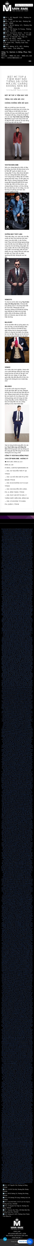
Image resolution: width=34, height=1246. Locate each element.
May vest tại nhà (9, 693)
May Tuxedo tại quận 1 (19, 1070)
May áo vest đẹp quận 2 (26, 925)
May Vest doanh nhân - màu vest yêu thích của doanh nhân (14, 1126)
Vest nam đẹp (7, 950)
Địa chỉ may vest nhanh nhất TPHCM (21, 751)
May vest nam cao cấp (13, 1006)
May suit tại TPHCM (18, 931)
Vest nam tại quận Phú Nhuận (22, 1179)
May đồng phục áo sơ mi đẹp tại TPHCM (17, 861)
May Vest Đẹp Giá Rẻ (21, 1115)
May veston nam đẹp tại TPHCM (8, 831)
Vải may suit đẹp (11, 909)
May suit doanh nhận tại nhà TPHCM (10, 851)
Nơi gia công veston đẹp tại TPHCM (21, 902)
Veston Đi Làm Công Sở (7, 1093)
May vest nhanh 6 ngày (22, 740)
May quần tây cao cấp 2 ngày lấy (24, 753)
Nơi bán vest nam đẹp (25, 1113)
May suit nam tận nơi (22, 850)
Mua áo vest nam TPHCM (9, 996)
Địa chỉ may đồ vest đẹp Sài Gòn (10, 916)
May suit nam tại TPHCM (27, 858)
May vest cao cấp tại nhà (23, 705)
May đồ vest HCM (16, 990)
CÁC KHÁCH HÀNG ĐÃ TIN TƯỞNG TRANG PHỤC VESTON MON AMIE (16, 601)
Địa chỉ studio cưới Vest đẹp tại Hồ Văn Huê (21, 1043)
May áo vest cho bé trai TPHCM (9, 998)
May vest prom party (16, 847)
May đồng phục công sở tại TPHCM (16, 858)
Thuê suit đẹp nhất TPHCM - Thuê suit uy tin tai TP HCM (14, 1091)
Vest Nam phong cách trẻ (7, 1157)
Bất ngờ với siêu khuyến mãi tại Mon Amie (17, 571)
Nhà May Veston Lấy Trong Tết (14, 927)
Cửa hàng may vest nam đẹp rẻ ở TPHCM (16, 939)
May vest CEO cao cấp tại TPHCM (14, 829)
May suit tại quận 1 (26, 1070)
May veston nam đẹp (10, 864)
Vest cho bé (19, 725)
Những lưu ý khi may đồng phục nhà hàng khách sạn (17, 574)
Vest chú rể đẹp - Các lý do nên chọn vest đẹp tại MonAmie (14, 1137)
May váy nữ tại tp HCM (9, 1096)
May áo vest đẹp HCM (8, 921)
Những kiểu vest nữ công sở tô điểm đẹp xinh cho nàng (13, 566)
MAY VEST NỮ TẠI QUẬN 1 (9, 1121)
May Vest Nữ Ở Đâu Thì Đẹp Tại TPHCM (13, 1138)
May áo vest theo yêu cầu (21, 920)
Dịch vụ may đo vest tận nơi (19, 700)
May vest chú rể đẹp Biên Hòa (17, 964)
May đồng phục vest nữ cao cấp (22, 1000)
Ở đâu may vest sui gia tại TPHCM (24, 728)
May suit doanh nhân (27, 838)
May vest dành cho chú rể (16, 817)
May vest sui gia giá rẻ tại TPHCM (15, 722)
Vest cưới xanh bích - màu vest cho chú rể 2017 (22, 1134)
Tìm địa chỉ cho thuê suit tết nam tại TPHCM (18, 779)
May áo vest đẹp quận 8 (10, 924)
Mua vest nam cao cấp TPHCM (19, 995)
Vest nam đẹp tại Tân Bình (25, 942)
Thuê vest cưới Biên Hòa (9, 964)
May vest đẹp (17, 828)
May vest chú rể (21, 789)
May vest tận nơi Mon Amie (12, 702)
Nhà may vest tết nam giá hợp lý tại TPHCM (11, 784)
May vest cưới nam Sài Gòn (8, 933)
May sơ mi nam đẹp (23, 868)
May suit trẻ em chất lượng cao (10, 1080)
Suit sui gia (25, 1082)
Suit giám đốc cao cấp (6, 771)
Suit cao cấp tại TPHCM (9, 772)
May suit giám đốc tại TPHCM (9, 773)
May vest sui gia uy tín (14, 736)
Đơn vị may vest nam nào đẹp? (8, 1007)
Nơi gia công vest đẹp (11, 903)
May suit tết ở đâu (26, 767)
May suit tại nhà (6, 852)
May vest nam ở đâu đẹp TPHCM (11, 985)
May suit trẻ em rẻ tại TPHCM (19, 1080)
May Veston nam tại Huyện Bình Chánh (18, 1172)
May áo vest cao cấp (14, 920)
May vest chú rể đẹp (12, 866)
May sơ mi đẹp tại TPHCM (17, 839)
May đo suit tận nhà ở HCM (14, 850)
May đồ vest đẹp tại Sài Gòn (20, 917)
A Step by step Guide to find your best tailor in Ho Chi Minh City (20, 913)
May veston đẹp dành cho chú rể (10, 828)
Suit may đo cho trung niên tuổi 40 (22, 1022)
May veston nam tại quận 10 (8, 1177)
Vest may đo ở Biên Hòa (26, 958)
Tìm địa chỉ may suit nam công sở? (21, 1071)
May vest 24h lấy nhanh (6, 759)
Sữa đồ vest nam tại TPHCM (7, 897)
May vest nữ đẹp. (12, 1099)
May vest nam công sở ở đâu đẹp (8, 1003)
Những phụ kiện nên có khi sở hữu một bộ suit (14, 846)
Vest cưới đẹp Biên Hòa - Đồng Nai (15, 950)
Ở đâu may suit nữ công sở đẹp (18, 1073)
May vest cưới (6, 788)
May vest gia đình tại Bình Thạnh (26, 745)
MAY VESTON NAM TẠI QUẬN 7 (20, 1037)
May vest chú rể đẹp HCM (17, 933)
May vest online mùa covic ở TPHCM (22, 690)
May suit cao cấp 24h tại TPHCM (24, 775)
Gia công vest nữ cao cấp (11, 1012)
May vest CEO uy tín (8, 833)
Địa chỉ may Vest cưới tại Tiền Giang (22, 1051)
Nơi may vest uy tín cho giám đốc (20, 835)
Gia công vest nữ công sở (25, 1010)
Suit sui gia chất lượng (19, 1082)
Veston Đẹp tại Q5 (14, 1157)
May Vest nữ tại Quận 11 (17, 1119)
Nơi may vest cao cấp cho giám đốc (9, 835)
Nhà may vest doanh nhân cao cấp (12, 826)
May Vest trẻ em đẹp (17, 1107)
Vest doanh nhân (23, 857)
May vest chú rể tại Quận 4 (22, 1069)
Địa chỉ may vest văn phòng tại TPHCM (22, 761)
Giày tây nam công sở (10, 832)
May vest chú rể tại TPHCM (12, 1110)
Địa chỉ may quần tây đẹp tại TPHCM (21, 863)
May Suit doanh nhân (27, 773)
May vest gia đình (11, 742)
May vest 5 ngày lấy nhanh (8, 757)
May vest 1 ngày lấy (8, 758)
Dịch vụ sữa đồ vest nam (27, 897)
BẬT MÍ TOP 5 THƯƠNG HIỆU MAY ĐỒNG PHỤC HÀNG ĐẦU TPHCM (19, 675)
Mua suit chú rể (12, 1084)
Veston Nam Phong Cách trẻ (24, 1177)
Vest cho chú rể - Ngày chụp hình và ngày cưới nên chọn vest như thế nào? (17, 559)
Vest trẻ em (22, 1107)
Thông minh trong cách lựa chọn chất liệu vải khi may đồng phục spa (20, 588)
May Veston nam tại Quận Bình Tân (22, 1173)
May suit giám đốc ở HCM (11, 837)
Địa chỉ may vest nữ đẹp (9, 1107)
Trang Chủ (14, 1241)
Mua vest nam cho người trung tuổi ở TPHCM (18, 935)
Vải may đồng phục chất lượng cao (11, 904)
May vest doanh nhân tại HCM (8, 838)
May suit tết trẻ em (27, 764)
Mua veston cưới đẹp (12, 997)
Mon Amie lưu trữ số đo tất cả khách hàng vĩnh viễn (13, 1031)
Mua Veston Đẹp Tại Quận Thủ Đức (18, 1163)
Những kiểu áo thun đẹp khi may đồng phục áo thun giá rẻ (21, 575)
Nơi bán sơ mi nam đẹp (6, 1112)
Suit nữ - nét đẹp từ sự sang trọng (23, 1090)
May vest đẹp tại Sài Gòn (7, 858)
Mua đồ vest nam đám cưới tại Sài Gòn (10, 937)
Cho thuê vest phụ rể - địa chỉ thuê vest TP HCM (18, 1129)
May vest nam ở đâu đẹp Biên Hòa (24, 962)
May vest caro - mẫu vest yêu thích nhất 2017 (18, 1127)
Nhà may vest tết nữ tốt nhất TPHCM (15, 783)
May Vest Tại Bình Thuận (26, 1169)
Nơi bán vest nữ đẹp (18, 1113)
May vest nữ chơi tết (12, 787)
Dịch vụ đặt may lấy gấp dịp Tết (20, 1030)
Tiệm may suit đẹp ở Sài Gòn (19, 1017)
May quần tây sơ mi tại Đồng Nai (15, 952)
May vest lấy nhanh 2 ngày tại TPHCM (10, 810)
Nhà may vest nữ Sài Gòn (14, 987)
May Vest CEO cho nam (15, 696)
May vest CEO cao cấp (7, 834)
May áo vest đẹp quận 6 (26, 924)
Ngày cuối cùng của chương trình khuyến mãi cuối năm (13, 580)
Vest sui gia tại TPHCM (9, 847)
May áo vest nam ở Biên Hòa (14, 960)
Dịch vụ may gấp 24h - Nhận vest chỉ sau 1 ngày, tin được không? (14, 557)
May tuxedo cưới (27, 876)
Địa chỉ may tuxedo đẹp (22, 999)
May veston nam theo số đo (20, 1167)
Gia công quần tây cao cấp (22, 899)
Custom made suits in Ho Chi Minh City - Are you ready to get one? (13, 911)
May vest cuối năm (27, 788)
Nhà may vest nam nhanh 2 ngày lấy (21, 810)
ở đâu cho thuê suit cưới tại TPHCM (23, 782)
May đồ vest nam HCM (7, 935)
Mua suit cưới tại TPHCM (12, 786)
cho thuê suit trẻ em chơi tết (13, 769)
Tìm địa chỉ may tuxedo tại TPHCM (11, 778)
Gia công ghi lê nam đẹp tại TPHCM (23, 1014)
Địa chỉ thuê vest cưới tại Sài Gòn (9, 1032)
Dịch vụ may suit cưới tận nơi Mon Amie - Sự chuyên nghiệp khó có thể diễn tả (21, 529)
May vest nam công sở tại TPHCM (22, 1105)
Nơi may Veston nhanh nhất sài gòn (13, 1039)
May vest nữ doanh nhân (19, 821)
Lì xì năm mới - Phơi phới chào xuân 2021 (9, 562)
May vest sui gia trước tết (22, 736)
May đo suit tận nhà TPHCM (20, 851)
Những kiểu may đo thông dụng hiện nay (11, 845)
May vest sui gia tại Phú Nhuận (8, 738)
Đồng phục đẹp (24, 846)
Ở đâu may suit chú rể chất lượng (9, 1076)
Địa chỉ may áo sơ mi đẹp (9, 870)
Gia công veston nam (6, 1017)
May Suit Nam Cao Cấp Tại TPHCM (21, 1088)
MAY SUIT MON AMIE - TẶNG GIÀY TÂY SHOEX (12, 674)
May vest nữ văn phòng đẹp (12, 762)
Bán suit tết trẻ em (9, 770)
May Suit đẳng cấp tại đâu (20, 1046)
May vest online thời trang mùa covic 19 (13, 692)
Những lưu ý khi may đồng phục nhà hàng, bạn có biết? (15, 591)
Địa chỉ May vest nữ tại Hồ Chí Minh (21, 1156)
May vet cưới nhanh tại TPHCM (17, 1035)
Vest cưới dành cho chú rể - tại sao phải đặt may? (12, 842)
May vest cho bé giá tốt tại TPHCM (18, 749)
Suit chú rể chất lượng (18, 1086)
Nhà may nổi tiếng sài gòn (26, 996)
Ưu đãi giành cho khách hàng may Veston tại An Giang (13, 1050)
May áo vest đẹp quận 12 (10, 923)
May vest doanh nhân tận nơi (7, 817)
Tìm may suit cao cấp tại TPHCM (22, 770)
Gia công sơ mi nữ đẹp (14, 900)
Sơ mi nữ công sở (5, 1104)
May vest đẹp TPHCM (24, 915)
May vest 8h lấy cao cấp (14, 759)
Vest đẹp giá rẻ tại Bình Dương (9, 1165)
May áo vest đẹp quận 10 (26, 923)
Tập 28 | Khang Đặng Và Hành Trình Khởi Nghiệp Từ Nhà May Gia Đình (16, 550)
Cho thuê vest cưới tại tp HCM (20, 1164)
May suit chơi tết (16, 766)
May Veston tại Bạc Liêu (7, 1047)
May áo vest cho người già (26, 986)
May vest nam (5, 1110)
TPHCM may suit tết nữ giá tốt (16, 776)
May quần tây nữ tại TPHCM (10, 984)
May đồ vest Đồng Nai (6, 951)
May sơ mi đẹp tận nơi (13, 703)
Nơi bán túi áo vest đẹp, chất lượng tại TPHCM (13, 1010)
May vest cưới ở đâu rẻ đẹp (20, 1002)
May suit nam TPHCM (7, 983)
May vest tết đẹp (14, 725)
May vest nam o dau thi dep (12, 1159)
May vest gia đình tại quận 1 (20, 723)
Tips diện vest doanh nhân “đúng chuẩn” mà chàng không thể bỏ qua (15, 567)
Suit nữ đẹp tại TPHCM (21, 1089)
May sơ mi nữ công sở (20, 1103)
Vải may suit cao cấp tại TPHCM (24, 908)
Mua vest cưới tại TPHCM (7, 785)
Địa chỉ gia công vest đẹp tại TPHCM (22, 898)
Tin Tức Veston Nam (18, 1158)
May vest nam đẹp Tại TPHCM (22, 1006)
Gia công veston (12, 1017)
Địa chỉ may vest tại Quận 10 (13, 843)
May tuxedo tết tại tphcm (9, 792)
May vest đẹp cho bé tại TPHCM (9, 747)
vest (4, 1159)
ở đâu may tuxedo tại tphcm (27, 781)
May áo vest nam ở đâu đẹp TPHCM (19, 934)
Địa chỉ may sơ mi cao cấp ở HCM (18, 867)
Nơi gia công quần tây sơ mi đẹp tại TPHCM (12, 1008)
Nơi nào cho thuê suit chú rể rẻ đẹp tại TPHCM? (19, 1085)
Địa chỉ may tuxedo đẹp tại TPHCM (20, 874)
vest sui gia (12, 1158)
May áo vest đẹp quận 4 (10, 925)
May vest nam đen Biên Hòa (12, 956)
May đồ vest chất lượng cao (8, 918)
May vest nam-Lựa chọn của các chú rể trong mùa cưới (20, 1018)
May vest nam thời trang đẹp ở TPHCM (19, 1003)
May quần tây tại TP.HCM (19, 1028)
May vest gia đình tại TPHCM (19, 743)
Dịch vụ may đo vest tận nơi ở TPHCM (11, 698)
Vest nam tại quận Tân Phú (17, 1180)
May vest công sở (8, 895)
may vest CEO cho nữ (7, 696)
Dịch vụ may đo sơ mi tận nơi (21, 695)
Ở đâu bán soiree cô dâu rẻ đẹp (9, 1078)
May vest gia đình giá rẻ (12, 746)
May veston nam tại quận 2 (22, 1176)
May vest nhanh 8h (28, 750)
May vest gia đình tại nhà (16, 745)
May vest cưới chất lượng (26, 1035)
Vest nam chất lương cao (26, 949)
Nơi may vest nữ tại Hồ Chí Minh (11, 1156)
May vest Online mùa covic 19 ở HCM (10, 690)
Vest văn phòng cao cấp (22, 760)
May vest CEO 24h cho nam (22, 699)
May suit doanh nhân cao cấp (9, 995)
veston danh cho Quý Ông (13, 1168)
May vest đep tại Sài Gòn (10, 915)
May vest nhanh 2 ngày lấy (24, 741)
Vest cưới (4, 813)
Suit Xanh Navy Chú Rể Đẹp (15, 1093)
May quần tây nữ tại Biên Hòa (24, 961)
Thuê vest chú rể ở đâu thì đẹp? (10, 1109)
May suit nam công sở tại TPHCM (20, 1074)
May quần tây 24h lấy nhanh (26, 754)
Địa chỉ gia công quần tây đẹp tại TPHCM (16, 1013)
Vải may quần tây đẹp (12, 907)
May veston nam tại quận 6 (18, 1175)
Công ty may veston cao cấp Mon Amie (23, 845)
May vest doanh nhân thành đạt (19, 816)
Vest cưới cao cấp (5, 776)
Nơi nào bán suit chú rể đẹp (19, 1084)
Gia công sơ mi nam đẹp (7, 900)
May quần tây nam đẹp (17, 1097)
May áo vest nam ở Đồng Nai (19, 955)
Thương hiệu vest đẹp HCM (18, 914)
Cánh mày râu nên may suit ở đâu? (19, 1025)
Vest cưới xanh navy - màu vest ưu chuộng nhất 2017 (23, 1135)
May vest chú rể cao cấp (21, 790)
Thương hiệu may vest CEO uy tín (22, 824)
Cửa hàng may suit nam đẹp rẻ (14, 929)
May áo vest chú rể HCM (12, 932)
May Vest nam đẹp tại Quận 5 (12, 1069)
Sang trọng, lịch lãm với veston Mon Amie (20, 844)
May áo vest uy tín (9, 926)
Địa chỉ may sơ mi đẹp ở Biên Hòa (13, 961)
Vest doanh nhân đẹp (23, 820)
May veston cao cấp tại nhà (21, 1034)
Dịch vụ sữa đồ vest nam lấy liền (18, 897)
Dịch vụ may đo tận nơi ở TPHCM (9, 700)
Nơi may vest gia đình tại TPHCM (21, 734)
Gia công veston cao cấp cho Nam (20, 1012)
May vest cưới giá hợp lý (26, 840)
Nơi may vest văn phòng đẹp (11, 763)
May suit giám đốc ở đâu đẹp (19, 773)
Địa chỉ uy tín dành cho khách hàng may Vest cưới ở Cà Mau (21, 1047)
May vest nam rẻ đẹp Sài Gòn (22, 946)
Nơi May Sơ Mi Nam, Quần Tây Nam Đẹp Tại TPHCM (18, 1118)
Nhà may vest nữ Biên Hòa (14, 959)
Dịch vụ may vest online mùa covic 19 (18, 691)
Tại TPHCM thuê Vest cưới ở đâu (13, 1045)
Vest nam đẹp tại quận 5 (13, 945)
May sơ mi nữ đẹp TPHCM (10, 869)
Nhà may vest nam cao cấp (16, 942)
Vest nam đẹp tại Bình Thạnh (10, 943)
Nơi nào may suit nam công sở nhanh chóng (15, 1072)
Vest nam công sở (17, 854)
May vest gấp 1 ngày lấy (11, 1113)
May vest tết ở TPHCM (20, 724)
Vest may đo (29, 992)
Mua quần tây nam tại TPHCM (15, 1114)
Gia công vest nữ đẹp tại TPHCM (25, 1008)
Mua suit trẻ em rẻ (25, 1079)
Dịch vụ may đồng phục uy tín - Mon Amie (10, 563)
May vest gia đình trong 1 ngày (9, 743)
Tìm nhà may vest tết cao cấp (26, 776)
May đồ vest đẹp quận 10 (19, 916)
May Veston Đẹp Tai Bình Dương (19, 1165)
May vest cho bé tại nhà (18, 748)
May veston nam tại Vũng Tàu (12, 1179)
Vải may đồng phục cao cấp (21, 904)
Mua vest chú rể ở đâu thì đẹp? (20, 1109)
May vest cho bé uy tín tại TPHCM (20, 747)
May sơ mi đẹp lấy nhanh (22, 755)
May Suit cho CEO (25, 774)
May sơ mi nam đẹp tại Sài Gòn (18, 991)
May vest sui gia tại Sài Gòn (10, 737)
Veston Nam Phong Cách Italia (9, 1162)
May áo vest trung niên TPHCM (13, 999)
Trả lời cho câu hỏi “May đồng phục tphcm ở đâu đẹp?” (15, 587)
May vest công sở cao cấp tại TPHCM (24, 993)
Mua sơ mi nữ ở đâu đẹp (16, 1095)
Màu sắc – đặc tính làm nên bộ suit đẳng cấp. (17, 1092)
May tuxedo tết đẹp (23, 792)
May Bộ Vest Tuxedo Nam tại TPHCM (9, 1167)
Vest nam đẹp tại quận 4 (21, 945)
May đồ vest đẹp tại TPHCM (17, 918)
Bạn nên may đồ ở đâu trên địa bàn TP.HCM (16, 1027)
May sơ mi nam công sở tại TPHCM (11, 1103)
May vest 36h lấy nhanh (15, 758)
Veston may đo (6, 819)
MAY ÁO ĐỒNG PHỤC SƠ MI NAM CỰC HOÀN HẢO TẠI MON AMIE (18, 644)
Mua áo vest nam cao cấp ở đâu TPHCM (17, 994)
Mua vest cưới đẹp (7, 1034)
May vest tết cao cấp (8, 725)
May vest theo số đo (6, 1168)
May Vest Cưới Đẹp (20, 1139)
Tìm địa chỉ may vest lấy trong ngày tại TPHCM (13, 726)
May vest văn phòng (8, 764)
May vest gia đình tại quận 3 (19, 744)
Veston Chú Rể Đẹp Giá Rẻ (24, 1093)
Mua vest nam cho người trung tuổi (8, 986)
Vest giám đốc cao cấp (9, 815)
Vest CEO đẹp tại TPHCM (8, 820)
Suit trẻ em (14, 1081)
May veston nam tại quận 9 (22, 1174)
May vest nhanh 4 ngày (7, 741)
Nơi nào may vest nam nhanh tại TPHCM (24, 730)
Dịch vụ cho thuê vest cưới (20, 1160)
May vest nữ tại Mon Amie (16, 1100)
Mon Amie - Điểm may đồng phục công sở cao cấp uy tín (12, 595)
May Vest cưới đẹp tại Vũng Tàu (12, 1052)
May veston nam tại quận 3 (13, 1176)
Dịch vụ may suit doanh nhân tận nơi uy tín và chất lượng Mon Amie (11, 528)
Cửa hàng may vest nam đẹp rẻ (9, 992)
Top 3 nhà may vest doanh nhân (21, 686)
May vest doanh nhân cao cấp (25, 839)
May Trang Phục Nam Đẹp (13, 1115)
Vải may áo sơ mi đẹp (6, 906)
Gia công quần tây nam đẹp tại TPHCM (11, 899)
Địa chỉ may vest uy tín (26, 914)
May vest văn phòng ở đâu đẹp (23, 759)
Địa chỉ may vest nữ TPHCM (20, 997)
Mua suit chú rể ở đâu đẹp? (10, 1083)
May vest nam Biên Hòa (26, 964)
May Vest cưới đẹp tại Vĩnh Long (19, 1049)
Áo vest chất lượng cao (21, 926)
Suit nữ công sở (14, 1075)
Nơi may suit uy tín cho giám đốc (17, 834)
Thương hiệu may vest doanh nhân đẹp (11, 822)
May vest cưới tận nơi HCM (20, 852)
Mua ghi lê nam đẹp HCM (8, 988)
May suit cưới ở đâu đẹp (23, 1024)
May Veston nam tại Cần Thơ (15, 1170)
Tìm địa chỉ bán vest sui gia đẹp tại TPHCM (11, 728)
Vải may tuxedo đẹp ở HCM (18, 878)
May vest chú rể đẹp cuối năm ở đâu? (11, 790)
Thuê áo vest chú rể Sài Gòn (10, 919)
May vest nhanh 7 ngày (14, 740)
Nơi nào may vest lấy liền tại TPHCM (20, 731)
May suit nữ (11, 1089)
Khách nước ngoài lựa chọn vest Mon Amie (11, 848)
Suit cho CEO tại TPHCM (19, 771)
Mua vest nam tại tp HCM (13, 1094)
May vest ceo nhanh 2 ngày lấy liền (25, 811)
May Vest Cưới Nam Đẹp (25, 1138)
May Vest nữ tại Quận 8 (12, 1120)
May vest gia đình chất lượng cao (22, 746)
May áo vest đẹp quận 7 (18, 924)
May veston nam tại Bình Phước (13, 1178)
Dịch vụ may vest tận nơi (20, 702)
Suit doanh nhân (27, 984)
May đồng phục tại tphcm (22, 1124)
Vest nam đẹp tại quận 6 (6, 945)
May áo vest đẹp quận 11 (18, 923)
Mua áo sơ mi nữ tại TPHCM (25, 1114)
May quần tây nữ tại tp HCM (23, 1096)
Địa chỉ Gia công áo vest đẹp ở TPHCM (11, 1014)
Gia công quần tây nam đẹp (23, 1016)
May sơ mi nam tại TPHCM (7, 856)
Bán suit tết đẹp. (14, 770)
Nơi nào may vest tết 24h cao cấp (11, 724)
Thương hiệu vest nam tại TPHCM (25, 990)
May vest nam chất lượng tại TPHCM (9, 1002)
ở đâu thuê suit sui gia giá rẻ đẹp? (18, 1077)
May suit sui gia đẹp (8, 1082)
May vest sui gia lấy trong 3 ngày (8, 739)
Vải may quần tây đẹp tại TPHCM (15, 906)
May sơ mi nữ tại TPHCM (25, 1097)
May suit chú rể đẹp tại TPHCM (9, 928)
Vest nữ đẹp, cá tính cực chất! (15, 1112)
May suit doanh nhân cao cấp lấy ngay (16, 774)
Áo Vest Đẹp (28, 926)
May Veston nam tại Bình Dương (25, 1171)
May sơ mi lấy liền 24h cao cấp (13, 755)
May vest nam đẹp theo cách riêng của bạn (22, 1099)
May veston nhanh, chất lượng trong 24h (21, 1032)
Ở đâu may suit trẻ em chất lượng (20, 1076)
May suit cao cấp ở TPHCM (21, 930)
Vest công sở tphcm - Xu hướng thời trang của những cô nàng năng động (14, 564)
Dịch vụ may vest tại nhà (9, 705)
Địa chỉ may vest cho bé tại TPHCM (15, 752)
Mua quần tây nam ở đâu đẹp (7, 1095)
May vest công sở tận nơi (17, 853)
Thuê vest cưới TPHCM (18, 986)
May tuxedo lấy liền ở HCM (10, 874)
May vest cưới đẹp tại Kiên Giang (16, 1048)
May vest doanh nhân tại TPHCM (18, 838)
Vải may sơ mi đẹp (16, 908)
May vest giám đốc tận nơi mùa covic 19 (20, 688)
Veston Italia (14, 983)
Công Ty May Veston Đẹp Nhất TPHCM (12, 1161)
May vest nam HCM (10, 934)
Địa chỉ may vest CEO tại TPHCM (11, 825)
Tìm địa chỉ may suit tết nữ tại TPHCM (24, 778)
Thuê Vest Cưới (12, 1160)
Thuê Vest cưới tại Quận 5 (23, 1044)
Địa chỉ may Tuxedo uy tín (27, 878)
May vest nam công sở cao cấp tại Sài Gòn (11, 940)
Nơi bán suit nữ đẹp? (10, 1087)
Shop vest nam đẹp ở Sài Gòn (20, 936)
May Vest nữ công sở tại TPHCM (11, 1105)
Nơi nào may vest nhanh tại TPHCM (12, 730)
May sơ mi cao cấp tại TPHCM (8, 868)
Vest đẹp (18, 1159)
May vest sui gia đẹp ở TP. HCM (9, 1029)
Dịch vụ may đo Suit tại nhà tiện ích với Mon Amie (13, 573)
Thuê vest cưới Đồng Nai (12, 954)
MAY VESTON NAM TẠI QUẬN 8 (9, 1037)
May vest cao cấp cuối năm (22, 791)
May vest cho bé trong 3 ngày (10, 748)
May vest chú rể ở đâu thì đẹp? (22, 1110)
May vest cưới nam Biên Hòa (13, 957)
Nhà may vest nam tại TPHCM (14, 860)
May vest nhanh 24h (7, 740)
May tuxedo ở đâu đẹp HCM (19, 875)
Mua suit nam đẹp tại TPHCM (26, 928)
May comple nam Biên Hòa (12, 963)
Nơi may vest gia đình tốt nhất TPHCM (9, 734)
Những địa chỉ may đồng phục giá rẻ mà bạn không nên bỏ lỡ (19, 593)
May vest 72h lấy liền (23, 758)
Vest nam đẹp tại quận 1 (14, 946)
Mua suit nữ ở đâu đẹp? (24, 1087)
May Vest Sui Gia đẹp (27, 1108)
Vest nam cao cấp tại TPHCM (7, 823)
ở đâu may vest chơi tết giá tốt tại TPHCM (16, 781)
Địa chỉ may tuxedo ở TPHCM (10, 876)
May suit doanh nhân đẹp (23, 929)
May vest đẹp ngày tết (19, 786)
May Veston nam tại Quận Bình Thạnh (11, 1173)
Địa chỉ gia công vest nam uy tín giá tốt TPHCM (19, 1011)
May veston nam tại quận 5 (26, 1175)
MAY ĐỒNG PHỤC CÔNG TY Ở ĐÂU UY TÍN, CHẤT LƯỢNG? (18, 596)
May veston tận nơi (26, 849)
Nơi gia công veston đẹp (19, 903)
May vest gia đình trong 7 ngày (18, 742)
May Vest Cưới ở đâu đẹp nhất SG (19, 1122)
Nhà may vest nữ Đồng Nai (25, 953)
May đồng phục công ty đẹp (19, 866)
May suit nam (28, 817)
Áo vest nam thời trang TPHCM (12, 1000)
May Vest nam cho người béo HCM (22, 937)
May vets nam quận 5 (22, 855)
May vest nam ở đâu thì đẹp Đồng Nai (24, 951)
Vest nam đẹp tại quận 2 (6, 946)
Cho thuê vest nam (8, 861)
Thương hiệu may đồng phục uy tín (9, 863)
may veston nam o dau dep (11, 1166)
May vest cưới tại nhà (13, 1034)
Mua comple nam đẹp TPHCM (13, 982)
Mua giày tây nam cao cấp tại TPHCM (11, 830)
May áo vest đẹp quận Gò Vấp (9, 922)
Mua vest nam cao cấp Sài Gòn (17, 941)
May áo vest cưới (7, 920)
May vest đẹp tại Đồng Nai (22, 1052)
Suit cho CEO (12, 771)
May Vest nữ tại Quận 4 (9, 1119)
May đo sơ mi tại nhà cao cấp (22, 703)
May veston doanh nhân (23, 836)
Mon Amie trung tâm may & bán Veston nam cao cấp (19, 1040)
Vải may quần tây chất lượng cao (26, 906)
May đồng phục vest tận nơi (23, 701)
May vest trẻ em (5, 866)
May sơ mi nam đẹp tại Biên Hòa (17, 958)
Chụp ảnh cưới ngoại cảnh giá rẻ (19, 1155)
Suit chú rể (6, 780)
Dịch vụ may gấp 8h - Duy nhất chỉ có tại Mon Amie (15, 558)
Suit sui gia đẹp (13, 1082)
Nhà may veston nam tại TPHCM (23, 827)
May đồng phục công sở (26, 1182)
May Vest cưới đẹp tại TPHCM (14, 789)
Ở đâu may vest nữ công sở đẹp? (21, 1104)
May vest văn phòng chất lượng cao (22, 762)
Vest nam (5, 1113)
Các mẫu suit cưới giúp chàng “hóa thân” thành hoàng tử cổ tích (18, 555)
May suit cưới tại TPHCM (12, 930)
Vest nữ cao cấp (17, 869)
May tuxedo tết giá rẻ (16, 792)
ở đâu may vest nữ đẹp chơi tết (27, 780)
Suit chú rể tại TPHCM (11, 780)
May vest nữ (22, 876)
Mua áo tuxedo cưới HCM (24, 988)
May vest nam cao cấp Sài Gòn (14, 947)
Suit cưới (27, 779)
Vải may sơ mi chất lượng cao (20, 907)
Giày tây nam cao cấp (20, 830)
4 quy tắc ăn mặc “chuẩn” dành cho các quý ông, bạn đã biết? (21, 584)
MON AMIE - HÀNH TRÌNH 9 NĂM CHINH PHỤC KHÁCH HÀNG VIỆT (16, 637)
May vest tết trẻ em (26, 786)
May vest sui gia (8, 736)
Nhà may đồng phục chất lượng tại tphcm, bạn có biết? (18, 578)
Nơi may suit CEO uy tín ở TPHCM (25, 828)
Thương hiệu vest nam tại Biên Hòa (13, 965)
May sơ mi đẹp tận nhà (17, 704)
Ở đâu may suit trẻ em (9, 1077)
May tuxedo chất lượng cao (20, 873)
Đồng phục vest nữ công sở (9, 878)
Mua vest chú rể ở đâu (15, 785)
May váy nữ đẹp (16, 1096)
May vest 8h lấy (21, 750)
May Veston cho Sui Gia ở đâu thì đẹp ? (12, 1117)
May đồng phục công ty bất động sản (18, 862)
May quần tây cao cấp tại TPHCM (19, 864)
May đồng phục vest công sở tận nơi (17, 849)
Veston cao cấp (12, 857)
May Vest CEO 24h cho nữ (13, 699)
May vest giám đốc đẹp (14, 818)
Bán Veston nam (20, 1168)
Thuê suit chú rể (8, 1085)
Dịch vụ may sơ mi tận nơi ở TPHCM (20, 694)
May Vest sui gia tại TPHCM (18, 1108)
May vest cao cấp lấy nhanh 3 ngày (18, 808)
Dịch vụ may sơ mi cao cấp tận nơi (8, 694)
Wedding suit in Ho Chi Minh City (13, 912)
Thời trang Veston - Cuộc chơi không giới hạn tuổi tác (13, 1021)
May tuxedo (28, 791)
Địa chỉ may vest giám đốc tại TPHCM (19, 823)
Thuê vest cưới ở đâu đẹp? (22, 843)
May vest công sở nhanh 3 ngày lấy (9, 809)
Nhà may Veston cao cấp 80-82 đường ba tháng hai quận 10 (19, 1041)
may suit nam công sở (7, 1075)
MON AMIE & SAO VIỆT (8, 617)
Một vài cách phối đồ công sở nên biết (15, 1026)
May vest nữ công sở (19, 767)
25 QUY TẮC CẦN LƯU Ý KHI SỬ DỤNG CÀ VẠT (21, 815)
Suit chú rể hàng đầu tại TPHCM (10, 1086)
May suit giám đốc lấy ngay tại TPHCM (18, 764)
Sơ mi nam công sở (12, 1104)
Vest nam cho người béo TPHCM (17, 989)
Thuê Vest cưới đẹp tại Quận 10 (13, 1044)
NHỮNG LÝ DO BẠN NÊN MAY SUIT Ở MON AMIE (12, 684)
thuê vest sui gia (20, 1157)
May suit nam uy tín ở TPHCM (9, 931)
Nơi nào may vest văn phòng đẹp (10, 761)
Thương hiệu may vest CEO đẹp (22, 822)
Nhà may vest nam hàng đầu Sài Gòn (23, 938)
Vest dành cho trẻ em (11, 1133)
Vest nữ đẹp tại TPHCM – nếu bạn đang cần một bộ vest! (11, 1101)
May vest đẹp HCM (18, 915)
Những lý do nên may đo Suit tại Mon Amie (10, 581)
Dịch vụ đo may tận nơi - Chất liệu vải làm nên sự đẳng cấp (16, 531)
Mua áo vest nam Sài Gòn (7, 942)
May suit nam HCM (18, 928)
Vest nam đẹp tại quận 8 (20, 944)
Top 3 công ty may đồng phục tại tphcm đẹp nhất (15, 577)
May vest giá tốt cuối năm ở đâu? (21, 787)
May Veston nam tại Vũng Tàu (15, 1171)
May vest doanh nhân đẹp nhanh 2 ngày (13, 811)
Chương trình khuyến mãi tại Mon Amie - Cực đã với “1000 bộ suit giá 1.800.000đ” (15, 569)
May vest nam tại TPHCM (10, 875)
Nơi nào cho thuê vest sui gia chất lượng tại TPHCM (13, 733)
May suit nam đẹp (17, 857)
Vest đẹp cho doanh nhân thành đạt (14, 819)
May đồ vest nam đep (26, 916)
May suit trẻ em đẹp (9, 1081)
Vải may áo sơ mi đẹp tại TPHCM (19, 905)
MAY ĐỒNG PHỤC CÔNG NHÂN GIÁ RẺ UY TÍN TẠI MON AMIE (18, 607)
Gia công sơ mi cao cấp (15, 901)
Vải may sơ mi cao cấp (8, 908)
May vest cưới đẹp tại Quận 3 (18, 1033)
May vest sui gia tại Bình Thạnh (18, 738)
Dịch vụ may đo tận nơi (27, 700)
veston (7, 1159)
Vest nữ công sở (16, 1106)
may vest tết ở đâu (22, 766)
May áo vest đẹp (15, 926)
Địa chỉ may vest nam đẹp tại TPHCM (20, 992)
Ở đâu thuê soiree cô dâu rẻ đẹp (19, 1078)
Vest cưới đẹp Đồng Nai (11, 955)
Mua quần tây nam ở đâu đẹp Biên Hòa (23, 956)
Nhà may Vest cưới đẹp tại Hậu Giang (10, 1051)
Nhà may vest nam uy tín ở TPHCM (13, 1004)
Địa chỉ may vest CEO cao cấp (19, 832)
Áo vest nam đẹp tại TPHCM (22, 856)
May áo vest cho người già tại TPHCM (9, 936)
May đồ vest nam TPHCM (21, 985)
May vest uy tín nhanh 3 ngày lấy (20, 809)
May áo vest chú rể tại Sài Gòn (20, 919)
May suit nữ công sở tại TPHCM (10, 1074)
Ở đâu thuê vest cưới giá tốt (9, 1033)
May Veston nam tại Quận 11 (13, 1174)
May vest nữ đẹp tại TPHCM (25, 1098)
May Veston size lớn (7, 1169)
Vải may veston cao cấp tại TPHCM (14, 910)
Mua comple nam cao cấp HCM (8, 990)
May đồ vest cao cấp (25, 918)
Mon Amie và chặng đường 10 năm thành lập (11, 552)
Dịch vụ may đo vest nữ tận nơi (16, 697)
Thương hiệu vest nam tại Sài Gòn (12, 938)
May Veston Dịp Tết (23, 927)
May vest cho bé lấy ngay (8, 749)
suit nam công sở (19, 1075)
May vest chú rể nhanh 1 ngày (21, 813)
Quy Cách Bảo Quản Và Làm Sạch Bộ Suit (15, 553)
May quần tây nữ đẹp (10, 1097)
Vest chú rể (22, 854)
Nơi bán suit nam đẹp (17, 1087)
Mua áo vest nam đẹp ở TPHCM (20, 998)
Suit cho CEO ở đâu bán (27, 771)
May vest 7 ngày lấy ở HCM (18, 756)
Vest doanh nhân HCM (25, 933)
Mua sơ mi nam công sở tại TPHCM (16, 1102)
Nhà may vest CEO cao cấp (12, 824)
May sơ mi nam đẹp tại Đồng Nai (16, 953)
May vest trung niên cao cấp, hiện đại (11, 1022)
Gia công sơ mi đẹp (23, 901)
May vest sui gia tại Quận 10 (19, 737)
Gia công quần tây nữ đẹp (14, 1016)
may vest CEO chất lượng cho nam (25, 696)
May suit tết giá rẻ (14, 768)
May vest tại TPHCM (12, 852)
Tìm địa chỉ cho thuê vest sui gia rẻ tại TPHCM (12, 727)
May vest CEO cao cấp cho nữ (22, 698)
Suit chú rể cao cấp (19, 780)
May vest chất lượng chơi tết (20, 765)
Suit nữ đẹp (7, 1090)
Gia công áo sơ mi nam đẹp (14, 1015)
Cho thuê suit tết (20, 769)
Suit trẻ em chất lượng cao (18, 1079)
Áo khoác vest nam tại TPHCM (18, 870)
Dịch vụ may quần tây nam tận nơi (18, 693)
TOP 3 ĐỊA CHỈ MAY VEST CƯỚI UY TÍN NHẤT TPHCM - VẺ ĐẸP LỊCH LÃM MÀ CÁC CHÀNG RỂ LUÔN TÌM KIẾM (17, 683)
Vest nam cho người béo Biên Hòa (22, 963)
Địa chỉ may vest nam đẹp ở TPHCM (12, 993)
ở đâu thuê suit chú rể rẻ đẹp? (8, 1079)
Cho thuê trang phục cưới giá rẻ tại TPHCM (11, 753)
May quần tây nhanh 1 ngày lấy (16, 754)
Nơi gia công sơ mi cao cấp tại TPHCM (25, 900)
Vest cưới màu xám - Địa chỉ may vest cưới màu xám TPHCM (17, 1128)
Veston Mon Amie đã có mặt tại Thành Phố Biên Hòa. (14, 948)
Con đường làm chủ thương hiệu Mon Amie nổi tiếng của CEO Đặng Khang (15, 548)
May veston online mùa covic (24, 692)
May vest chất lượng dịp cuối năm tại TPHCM (10, 791)
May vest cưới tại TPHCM (13, 788)
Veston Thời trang (24, 1158)
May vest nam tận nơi (11, 854)
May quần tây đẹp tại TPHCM (8, 865)
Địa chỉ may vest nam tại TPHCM (19, 872)
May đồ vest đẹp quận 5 (11, 917)
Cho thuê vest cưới (14, 833)
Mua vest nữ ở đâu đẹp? (24, 1095)
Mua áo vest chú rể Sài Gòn (20, 932)
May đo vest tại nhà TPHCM (8, 853)
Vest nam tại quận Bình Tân (8, 1180)
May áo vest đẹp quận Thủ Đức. (17, 921)
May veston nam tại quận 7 (9, 1175)
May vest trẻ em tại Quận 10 (24, 842)
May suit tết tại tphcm (12, 767)
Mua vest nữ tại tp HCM (21, 1094)
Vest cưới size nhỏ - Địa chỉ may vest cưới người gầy (20, 1130)
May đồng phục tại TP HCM (12, 1182)
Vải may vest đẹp (22, 910)
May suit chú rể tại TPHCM (26, 1083)
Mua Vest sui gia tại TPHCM (9, 1108)
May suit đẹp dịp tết (11, 766)
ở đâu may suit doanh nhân (17, 772)
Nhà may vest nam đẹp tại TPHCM (19, 1007)
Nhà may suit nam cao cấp (18, 996)
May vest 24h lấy (16, 750)
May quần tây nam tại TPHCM (17, 840)
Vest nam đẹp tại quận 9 (12, 944)
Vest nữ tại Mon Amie (21, 848)
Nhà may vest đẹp (15, 1005)
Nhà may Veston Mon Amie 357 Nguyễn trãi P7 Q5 (20, 1042)
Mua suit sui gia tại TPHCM (21, 1081)
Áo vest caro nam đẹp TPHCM (19, 984)
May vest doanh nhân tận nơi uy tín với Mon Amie (10, 530)
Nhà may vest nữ (15, 856)
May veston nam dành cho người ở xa (16, 1169)
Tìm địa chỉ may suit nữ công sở (10, 1071)
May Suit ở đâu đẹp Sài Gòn (26, 931)
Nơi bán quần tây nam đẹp (22, 1111)
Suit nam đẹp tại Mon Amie (13, 1090)
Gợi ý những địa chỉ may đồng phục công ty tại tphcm (24, 594)
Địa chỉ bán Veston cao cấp (23, 1039)
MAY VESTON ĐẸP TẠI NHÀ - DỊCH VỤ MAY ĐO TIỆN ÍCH (20, 680)
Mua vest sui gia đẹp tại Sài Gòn (23, 735)
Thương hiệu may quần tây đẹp (8, 862)
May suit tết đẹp (19, 768)
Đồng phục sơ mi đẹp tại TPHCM (13, 855)
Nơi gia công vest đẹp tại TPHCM (10, 902)
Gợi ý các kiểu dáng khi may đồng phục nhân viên (14, 590)
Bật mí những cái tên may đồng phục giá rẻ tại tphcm (14, 592)
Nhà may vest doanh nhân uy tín (23, 826)
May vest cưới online (20, 788)
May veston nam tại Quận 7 (19, 841)
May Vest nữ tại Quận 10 (25, 1119)
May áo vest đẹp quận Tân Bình (19, 922)
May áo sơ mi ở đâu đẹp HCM (8, 867)
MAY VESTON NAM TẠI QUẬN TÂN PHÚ (16, 1038)
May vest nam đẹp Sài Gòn (23, 947)
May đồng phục (19, 1182)
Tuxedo (10, 776)
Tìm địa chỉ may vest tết (11, 765)
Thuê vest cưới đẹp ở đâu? (20, 1036)
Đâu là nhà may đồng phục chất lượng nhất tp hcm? (12, 586)
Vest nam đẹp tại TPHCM (25, 1101)
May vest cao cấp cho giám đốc (21, 983)
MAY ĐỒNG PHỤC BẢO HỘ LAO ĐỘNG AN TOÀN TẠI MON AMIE (14, 613)
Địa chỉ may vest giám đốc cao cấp (22, 825)
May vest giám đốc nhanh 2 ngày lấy (15, 812)
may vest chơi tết (6, 767)
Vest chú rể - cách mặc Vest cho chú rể (21, 1133)
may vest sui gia (25, 1157)
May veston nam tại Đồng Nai (23, 1178)
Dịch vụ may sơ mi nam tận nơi (11, 695)
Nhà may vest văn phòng (20, 763)
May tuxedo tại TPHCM (20, 877)
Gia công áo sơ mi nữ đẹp (23, 1015)
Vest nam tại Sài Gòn (23, 860)
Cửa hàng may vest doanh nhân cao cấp (9, 821)
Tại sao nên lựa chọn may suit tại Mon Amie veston (11, 1024)
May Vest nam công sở (9, 1106)
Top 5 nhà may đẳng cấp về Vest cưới (24, 1045)
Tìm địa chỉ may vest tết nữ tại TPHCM (18, 777)
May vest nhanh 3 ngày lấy (16, 741)
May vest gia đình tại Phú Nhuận (7, 745)
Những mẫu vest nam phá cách (14, 1181)
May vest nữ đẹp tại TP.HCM (10, 1028)
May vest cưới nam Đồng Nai (25, 952)
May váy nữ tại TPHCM (22, 987)
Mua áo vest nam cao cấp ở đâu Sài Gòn (24, 940)
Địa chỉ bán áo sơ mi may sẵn (18, 865)
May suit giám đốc (18, 837)
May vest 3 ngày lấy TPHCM (23, 757)
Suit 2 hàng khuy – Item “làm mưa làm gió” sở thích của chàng (16, 583)
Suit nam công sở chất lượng (8, 1073)
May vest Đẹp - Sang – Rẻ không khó (24, 1005)
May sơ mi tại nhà (24, 704)
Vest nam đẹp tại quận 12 (19, 943)
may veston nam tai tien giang (25, 1170)
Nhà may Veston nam (18, 1162)
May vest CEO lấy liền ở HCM (10, 816)
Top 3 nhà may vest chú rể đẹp (11, 687)
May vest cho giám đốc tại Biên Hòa (23, 957)
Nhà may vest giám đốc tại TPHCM (12, 827)
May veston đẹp (17, 876)
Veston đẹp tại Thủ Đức (8, 1163)
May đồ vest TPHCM (20, 1001)
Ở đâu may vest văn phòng (14, 760)
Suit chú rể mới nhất (25, 1086)
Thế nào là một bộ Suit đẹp (19, 1121)
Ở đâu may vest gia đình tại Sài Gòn (17, 729)
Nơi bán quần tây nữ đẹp (13, 1111)
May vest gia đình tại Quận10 (11, 723)
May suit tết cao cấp (26, 768)
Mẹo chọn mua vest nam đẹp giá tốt (24, 1117)
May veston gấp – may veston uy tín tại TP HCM (16, 1132)
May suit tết (27, 765)
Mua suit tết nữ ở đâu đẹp (23, 785)
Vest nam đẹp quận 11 (27, 943)
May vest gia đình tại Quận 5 (9, 744)
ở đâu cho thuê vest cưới (13, 782)
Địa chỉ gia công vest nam (12, 898)
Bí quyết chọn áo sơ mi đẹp (12, 1036)
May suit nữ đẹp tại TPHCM (11, 1088)
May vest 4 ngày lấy (16, 757)
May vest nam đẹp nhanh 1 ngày (12, 813)
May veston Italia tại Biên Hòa (14, 962)
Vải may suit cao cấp (17, 909)
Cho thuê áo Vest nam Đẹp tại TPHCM (10, 1164)
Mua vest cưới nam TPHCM (22, 982)
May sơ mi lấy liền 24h (10, 756)
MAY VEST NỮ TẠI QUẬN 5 (21, 1120)
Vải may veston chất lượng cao (26, 909)
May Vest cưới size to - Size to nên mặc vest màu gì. (17, 1131)
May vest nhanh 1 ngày (20, 814)
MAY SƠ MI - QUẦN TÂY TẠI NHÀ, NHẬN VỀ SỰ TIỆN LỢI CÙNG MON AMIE (16, 649)
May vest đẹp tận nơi (6, 703)
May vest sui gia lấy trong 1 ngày (19, 739)
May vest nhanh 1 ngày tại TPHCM (11, 814)
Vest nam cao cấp (19, 949)
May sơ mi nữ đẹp (14, 871)
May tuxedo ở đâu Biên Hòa (23, 959)
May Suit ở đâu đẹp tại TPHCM (24, 1004)
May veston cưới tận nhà (7, 849)
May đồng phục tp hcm (20, 1183)
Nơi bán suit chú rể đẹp (18, 1083)
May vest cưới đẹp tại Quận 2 (10, 1070)
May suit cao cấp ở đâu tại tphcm (13, 775)
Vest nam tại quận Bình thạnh (26, 1180)
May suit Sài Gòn (28, 998)
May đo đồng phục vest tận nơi (14, 701)
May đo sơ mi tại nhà (10, 704)
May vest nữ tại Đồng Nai (14, 951)
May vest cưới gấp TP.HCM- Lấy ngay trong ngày (21, 1029)
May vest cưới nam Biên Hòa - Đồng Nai (23, 954)
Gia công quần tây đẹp (6, 1016)
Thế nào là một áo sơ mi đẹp (20, 1116)
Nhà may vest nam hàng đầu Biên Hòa (25, 965)
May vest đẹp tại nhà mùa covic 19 (16, 689)
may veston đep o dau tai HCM (25, 1159)
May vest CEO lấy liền (21, 818)
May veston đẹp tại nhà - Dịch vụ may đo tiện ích (15, 582)
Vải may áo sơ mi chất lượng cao (9, 905)
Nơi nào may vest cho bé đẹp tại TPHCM (15, 732)
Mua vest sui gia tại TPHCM (13, 735)
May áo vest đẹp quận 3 (18, 925)
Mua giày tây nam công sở (23, 831)
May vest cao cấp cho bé (9, 750)
